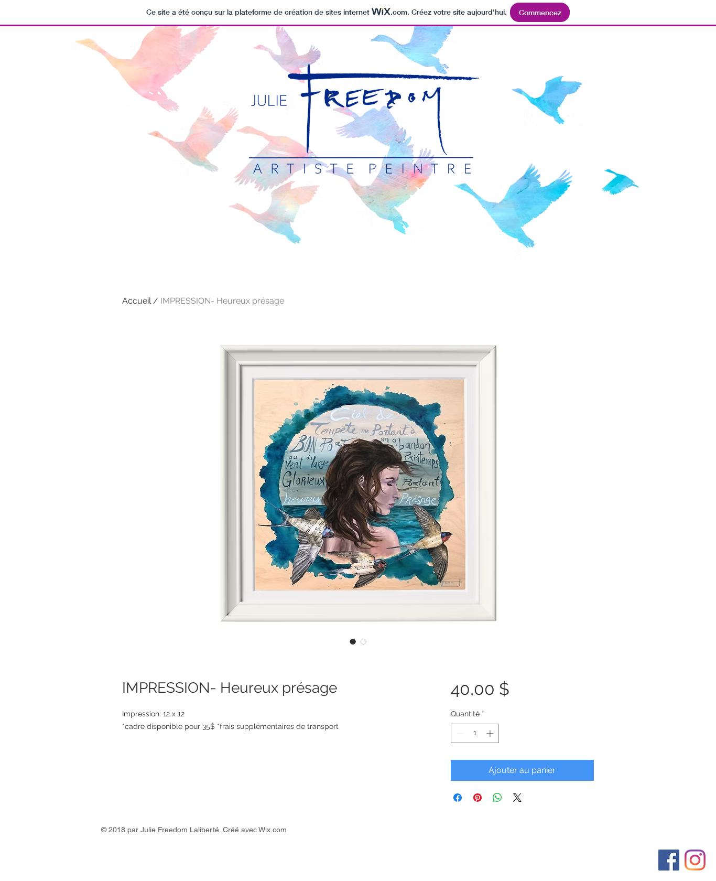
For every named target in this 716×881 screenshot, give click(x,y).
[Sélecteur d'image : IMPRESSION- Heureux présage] (353, 641)
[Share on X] (517, 797)
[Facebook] (668, 860)
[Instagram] (695, 860)
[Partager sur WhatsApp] (497, 797)
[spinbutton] (474, 733)
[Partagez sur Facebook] (457, 797)
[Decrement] (458, 733)
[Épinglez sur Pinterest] (477, 797)
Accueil (136, 301)
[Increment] (490, 733)
